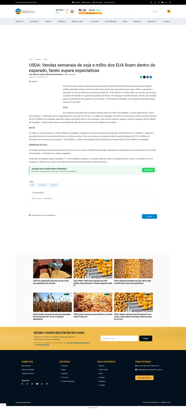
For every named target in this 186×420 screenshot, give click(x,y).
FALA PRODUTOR (110, 21)
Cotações (64, 366)
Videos (63, 369)
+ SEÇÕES (166, 21)
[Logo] (25, 11)
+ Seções (102, 385)
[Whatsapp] (166, 2)
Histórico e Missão (28, 369)
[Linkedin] (151, 77)
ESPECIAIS (151, 21)
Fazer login (98, 2)
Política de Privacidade (42, 345)
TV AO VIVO (95, 21)
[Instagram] (159, 2)
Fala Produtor (103, 369)
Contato (77, 2)
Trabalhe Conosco (28, 373)
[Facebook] (151, 2)
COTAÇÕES (33, 21)
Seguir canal (148, 170)
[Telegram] (169, 2)
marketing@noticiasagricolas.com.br (149, 369)
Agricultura (54, 185)
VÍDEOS (47, 21)
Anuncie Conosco (144, 378)
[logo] (164, 392)
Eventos (101, 377)
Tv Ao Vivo (64, 377)
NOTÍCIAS (19, 21)
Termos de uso (165, 402)
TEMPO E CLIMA (77, 21)
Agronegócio (42, 185)
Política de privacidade (151, 402)
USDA (32, 185)
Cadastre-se (111, 2)
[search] (168, 11)
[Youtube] (162, 2)
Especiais (102, 381)
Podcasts (64, 373)
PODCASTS (61, 21)
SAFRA (125, 21)
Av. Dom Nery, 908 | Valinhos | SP (148, 366)
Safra (101, 373)
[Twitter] (155, 2)
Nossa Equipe (26, 366)
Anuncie (87, 2)
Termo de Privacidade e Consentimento (78, 343)
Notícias (102, 366)
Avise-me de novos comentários (43, 215)
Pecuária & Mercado (68, 381)
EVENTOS (136, 21)
